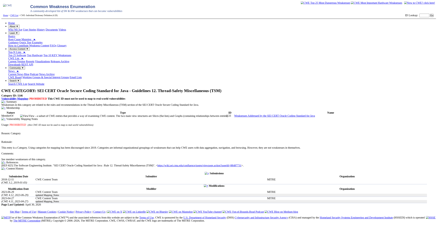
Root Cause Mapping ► (22, 39)
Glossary (62, 45)
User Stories (29, 29)
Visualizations (42, 61)
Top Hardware (35, 55)
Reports (30, 61)
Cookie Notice (66, 211)
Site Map (15, 211)
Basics (11, 36)
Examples (37, 42)
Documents (52, 29)
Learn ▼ (14, 33)
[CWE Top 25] (325, 2)
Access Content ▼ (19, 49)
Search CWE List (17, 84)
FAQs (53, 45)
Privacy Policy (83, 211)
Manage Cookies (47, 211)
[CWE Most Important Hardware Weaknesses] (376, 2)
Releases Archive (60, 61)
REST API (27, 64)
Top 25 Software (17, 55)
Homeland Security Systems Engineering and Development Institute (356, 217)
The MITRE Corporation (26, 220)
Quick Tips (25, 42)
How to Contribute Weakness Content (28, 45)
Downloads (14, 64)
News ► (13, 71)
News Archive (47, 74)
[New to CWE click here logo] (419, 2)
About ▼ (14, 26)
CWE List (14, 15)
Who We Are (15, 29)
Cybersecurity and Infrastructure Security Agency (261, 217)
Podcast (34, 74)
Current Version (16, 61)
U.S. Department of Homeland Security (204, 217)
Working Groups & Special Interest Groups (45, 77)
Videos (62, 29)
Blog (26, 74)
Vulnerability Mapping (14, 98)
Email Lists (76, 77)
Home (5, 15)
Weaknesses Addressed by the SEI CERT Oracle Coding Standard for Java (274, 115)
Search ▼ (14, 80)
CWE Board (15, 77)
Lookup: (413, 15)
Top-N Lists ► (17, 52)
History (41, 29)
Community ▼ (17, 68)
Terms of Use (29, 211)
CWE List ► (16, 58)
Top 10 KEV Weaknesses (57, 55)
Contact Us (99, 211)
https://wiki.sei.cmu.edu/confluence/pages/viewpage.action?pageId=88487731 (199, 165)
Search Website (36, 84)
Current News (15, 74)
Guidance (13, 42)
